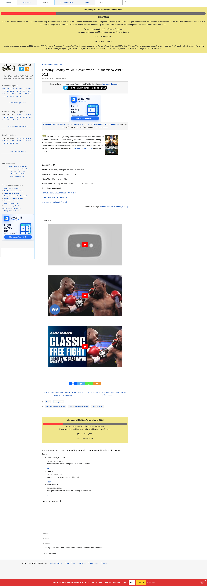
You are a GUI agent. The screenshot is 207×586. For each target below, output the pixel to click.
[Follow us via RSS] (27, 70)
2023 (12, 96)
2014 (3, 93)
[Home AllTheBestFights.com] (9, 71)
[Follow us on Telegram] (21, 70)
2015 (7, 93)
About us (104, 563)
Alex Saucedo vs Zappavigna (13, 191)
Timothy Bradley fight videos (78, 406)
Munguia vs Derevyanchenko (13, 198)
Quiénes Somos (56, 563)
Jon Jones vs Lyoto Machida (17, 169)
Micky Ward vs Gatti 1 (11, 211)
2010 (16, 91)
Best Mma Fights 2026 (18, 151)
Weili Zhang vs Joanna (11, 193)
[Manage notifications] (202, 582)
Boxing (45, 2)
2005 (25, 88)
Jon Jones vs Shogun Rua (12, 208)
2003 (16, 88)
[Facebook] (73, 383)
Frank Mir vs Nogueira (17, 176)
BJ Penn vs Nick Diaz (18, 171)
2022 (7, 96)
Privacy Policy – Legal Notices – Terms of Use (81, 563)
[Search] (125, 2)
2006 (29, 88)
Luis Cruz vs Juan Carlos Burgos (54, 197)
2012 (25, 91)
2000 (3, 88)
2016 (12, 93)
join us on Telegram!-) (111, 84)
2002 (12, 88)
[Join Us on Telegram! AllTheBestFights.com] (85, 89)
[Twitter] (81, 383)
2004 (20, 88)
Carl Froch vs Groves (10, 201)
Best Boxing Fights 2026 (17, 103)
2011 (20, 91)
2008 (7, 91)
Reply (49, 468)
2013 (29, 91)
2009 (12, 91)
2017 (16, 93)
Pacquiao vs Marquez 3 (83, 148)
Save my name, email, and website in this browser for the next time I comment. (73, 548)
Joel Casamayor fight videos (55, 406)
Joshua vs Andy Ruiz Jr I (11, 206)
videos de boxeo (97, 406)
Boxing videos (58, 64)
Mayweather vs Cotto (18, 174)
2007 (3, 91)
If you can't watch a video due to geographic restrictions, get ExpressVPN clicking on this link (81, 124)
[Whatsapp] (89, 383)
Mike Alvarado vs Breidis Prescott (54, 202)
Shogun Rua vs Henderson (18, 166)
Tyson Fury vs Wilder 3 (11, 188)
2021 (3, 96)
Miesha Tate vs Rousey (11, 203)
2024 (16, 96)
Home (8, 2)
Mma (87, 2)
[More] (97, 383)
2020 (29, 93)
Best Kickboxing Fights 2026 (17, 126)
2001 (7, 88)
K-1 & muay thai (66, 2)
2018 (20, 93)
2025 (20, 96)
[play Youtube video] (85, 244)
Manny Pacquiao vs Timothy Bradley (114, 207)
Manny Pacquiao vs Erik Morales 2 (15, 196)
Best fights (27, 2)
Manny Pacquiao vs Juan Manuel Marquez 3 (59, 193)
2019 (25, 93)
